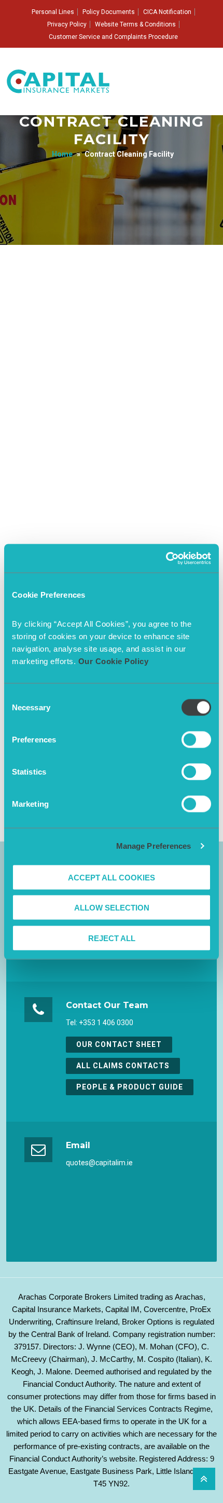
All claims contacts (123, 1065)
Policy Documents (108, 12)
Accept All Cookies (111, 877)
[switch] (196, 739)
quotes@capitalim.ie (99, 1163)
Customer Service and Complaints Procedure (113, 36)
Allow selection (111, 907)
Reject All (111, 937)
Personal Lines (53, 12)
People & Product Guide (129, 1087)
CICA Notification (167, 12)
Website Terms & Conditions (135, 24)
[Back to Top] (204, 1479)
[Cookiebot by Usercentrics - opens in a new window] (165, 558)
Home (62, 154)
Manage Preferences (153, 846)
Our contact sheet (119, 1044)
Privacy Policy (67, 24)
